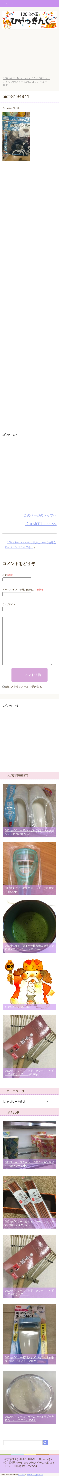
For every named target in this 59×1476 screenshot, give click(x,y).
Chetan (21, 1474)
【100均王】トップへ (41, 524)
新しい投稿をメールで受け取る (23, 686)
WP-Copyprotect (35, 1474)
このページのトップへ (40, 515)
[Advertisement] (29, 55)
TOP (26, 81)
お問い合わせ (13, 1006)
